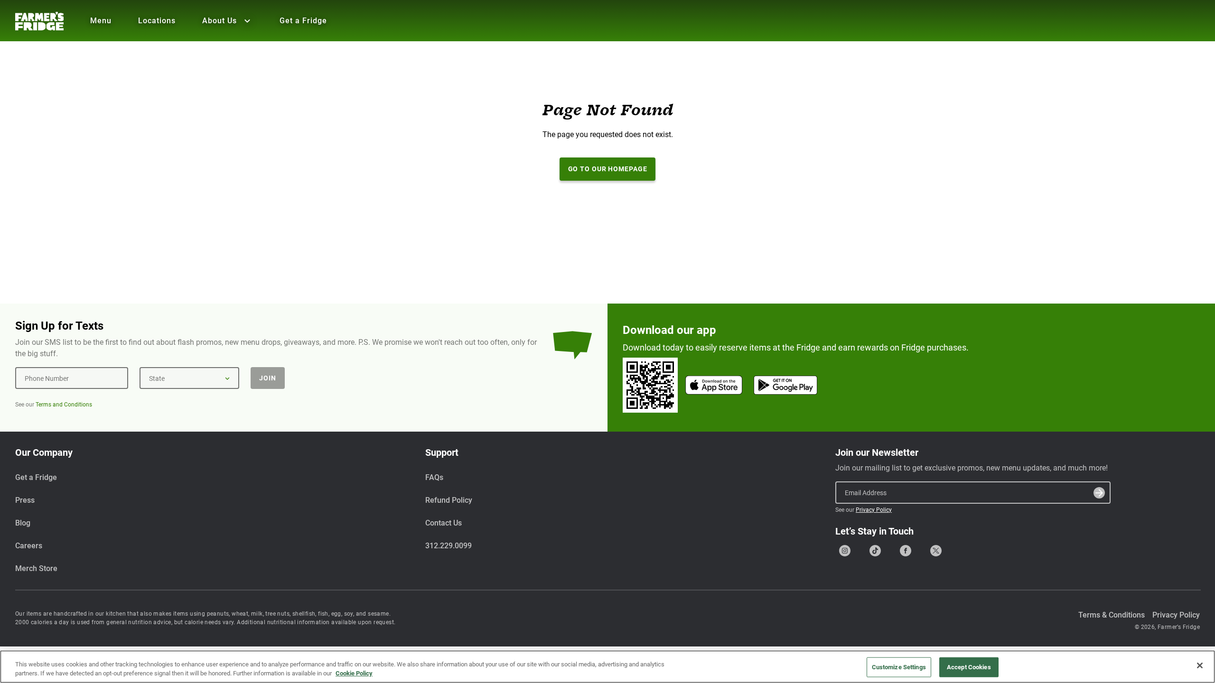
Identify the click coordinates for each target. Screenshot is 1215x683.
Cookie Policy (354, 673)
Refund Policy (448, 500)
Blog (22, 522)
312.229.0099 (448, 545)
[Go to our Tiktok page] (875, 550)
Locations (157, 20)
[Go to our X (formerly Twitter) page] (935, 550)
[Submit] (1099, 492)
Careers (28, 545)
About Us (219, 20)
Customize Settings (899, 667)
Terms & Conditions (1111, 614)
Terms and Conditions (64, 404)
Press (25, 500)
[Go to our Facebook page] (905, 550)
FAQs (434, 477)
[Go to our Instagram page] (844, 550)
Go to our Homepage (607, 169)
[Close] (1199, 665)
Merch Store (36, 568)
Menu (101, 20)
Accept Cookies (969, 667)
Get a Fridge (303, 20)
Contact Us (443, 522)
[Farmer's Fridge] (39, 21)
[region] (607, 666)
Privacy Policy (874, 510)
